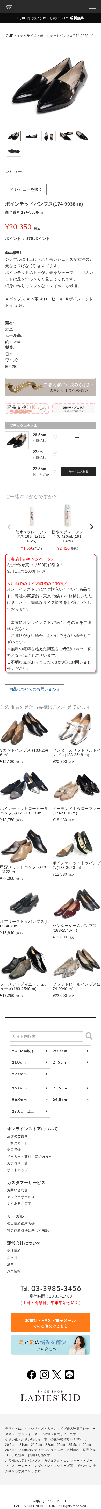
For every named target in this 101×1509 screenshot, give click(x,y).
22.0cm (19, 1074)
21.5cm (59, 1062)
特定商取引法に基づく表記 (28, 1230)
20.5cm (60, 1051)
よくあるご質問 (19, 1204)
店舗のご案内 (17, 1136)
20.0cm (23, 1051)
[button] (9, 527)
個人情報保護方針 (21, 1224)
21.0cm (19, 1062)
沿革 (10, 1264)
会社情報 (14, 1251)
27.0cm (23, 1111)
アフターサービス (21, 1197)
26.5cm (60, 1100)
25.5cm (60, 1088)
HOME (8, 36)
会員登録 (14, 1150)
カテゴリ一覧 (17, 1163)
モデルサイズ (27, 36)
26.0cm (19, 1100)
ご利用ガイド (17, 1143)
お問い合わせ (17, 1190)
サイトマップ (17, 1170)
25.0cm (19, 1088)
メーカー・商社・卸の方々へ (30, 1156)
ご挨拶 (12, 1257)
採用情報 (14, 1271)
